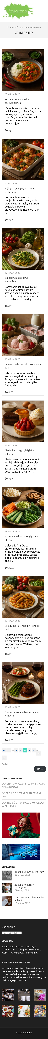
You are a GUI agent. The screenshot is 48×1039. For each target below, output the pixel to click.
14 (39, 753)
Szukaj (5, 764)
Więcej (10, 130)
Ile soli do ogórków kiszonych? (24, 886)
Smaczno (27, 1032)
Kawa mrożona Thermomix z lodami (29, 899)
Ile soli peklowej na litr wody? (30, 871)
